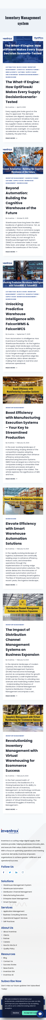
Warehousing (11, 77)
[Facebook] (3, 872)
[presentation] (23, 49)
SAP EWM (21, 72)
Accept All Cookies (31, 1013)
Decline (16, 1013)
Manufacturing (32, 70)
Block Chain (22, 67)
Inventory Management (15, 178)
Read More (11, 138)
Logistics (21, 70)
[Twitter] (10, 872)
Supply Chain (31, 72)
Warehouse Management (28, 75)
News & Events (11, 72)
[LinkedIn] (16, 872)
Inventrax (11, 107)
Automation (11, 67)
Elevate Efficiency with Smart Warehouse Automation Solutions (21, 533)
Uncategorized (12, 75)
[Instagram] (22, 872)
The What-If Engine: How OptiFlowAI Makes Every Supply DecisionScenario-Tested (23, 92)
